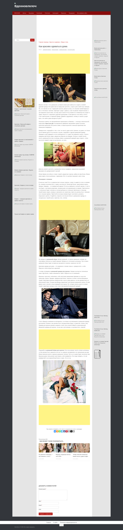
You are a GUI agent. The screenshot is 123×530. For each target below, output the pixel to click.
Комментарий (42, 489)
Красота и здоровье (55, 42)
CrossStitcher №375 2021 (100, 205)
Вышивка (31, 13)
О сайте (55, 522)
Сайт (40, 509)
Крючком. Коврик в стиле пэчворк (24, 185)
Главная (48, 522)
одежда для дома (62, 49)
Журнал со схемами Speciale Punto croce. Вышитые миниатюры (101, 343)
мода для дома (55, 49)
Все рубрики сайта (82, 13)
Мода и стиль (64, 42)
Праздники (72, 13)
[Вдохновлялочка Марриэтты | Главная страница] (25, 6)
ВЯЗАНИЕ (17, 13)
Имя (40, 501)
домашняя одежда (47, 49)
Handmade (39, 13)
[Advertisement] (64, 27)
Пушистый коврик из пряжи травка (24, 214)
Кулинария (55, 13)
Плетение (47, 13)
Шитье (24, 13)
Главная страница (43, 42)
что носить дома (71, 49)
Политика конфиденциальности (68, 522)
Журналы (63, 13)
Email (40, 505)
